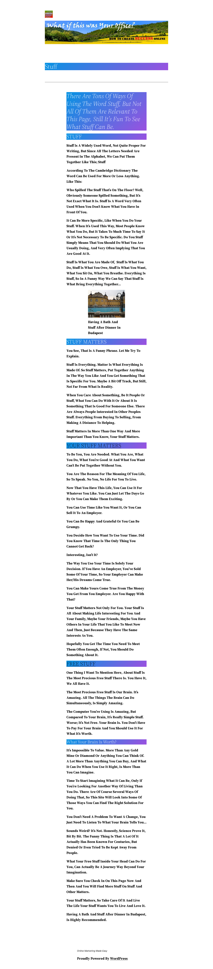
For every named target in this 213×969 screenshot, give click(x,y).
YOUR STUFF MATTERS (93, 445)
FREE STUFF (81, 663)
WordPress (119, 958)
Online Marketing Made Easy (92, 951)
